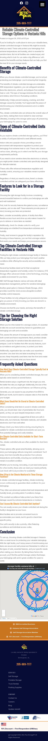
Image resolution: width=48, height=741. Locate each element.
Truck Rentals (13, 684)
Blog (10, 705)
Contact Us (12, 698)
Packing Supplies (15, 687)
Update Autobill (14, 709)
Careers (11, 702)
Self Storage (13, 676)
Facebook (21, 3)
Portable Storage (15, 680)
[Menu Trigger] (42, 4)
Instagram (27, 3)
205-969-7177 (24, 23)
